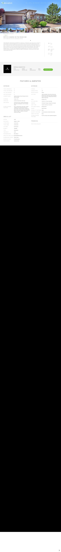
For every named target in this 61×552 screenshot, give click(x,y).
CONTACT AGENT (48, 69)
